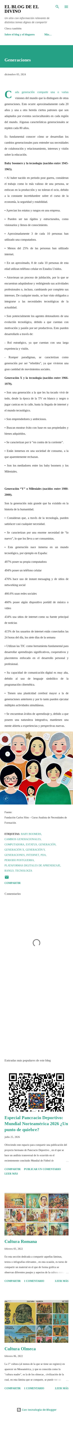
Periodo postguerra (19, 860)
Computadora (14, 844)
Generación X (14, 849)
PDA (43, 855)
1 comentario (34, 1281)
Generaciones (14, 855)
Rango (9, 870)
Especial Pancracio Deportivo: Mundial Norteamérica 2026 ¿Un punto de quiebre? (36, 1123)
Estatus (31, 844)
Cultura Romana (20, 1241)
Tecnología (23, 870)
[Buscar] (57, 6)
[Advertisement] (36, 1020)
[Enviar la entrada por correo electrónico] (6, 878)
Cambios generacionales (22, 839)
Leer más (11, 1173)
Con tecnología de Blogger (39, 1409)
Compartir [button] (12, 883)
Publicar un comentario (42, 1169)
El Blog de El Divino (21, 9)
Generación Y (35, 849)
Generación (47, 844)
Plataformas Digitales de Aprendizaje (32, 865)
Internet (32, 855)
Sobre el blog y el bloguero (19, 34)
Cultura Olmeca (20, 1348)
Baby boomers (31, 834)
